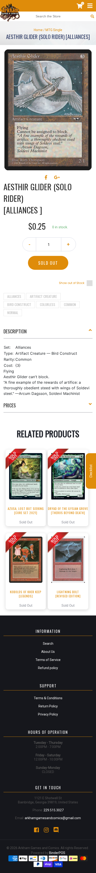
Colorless (47, 304)
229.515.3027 (54, 810)
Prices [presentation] (9, 405)
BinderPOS (57, 853)
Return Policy (48, 706)
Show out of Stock (71, 283)
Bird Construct (19, 304)
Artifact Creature (43, 296)
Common (70, 304)
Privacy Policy (48, 714)
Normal (12, 312)
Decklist (91, 470)
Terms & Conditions (48, 698)
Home (38, 30)
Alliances (14, 296)
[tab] (48, 333)
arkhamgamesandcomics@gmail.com (53, 818)
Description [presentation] (15, 331)
